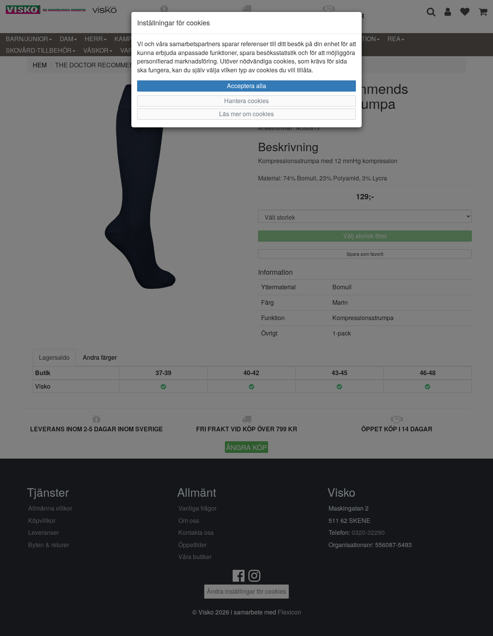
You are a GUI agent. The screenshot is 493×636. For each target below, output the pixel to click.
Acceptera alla (246, 85)
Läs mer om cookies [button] (246, 113)
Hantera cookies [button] (246, 100)
